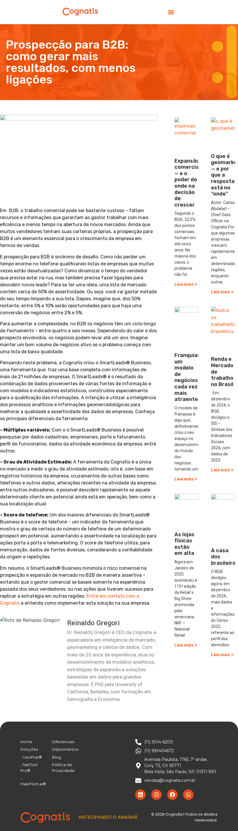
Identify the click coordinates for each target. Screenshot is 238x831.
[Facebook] (172, 794)
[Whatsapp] (188, 794)
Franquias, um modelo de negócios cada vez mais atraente (188, 377)
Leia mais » (185, 284)
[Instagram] (156, 794)
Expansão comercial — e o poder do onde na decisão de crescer (187, 183)
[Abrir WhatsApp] (223, 816)
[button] (171, 12)
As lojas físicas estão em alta (184, 544)
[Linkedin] (140, 794)
